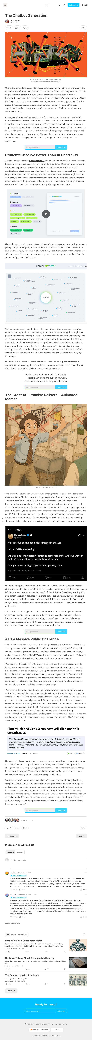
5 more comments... (12, 923)
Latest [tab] (13, 934)
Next (80, 836)
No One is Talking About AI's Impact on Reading (29, 958)
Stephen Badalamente (18, 894)
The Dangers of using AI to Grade (22, 975)
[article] (46, 946)
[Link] (2, 155)
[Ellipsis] (86, 872)
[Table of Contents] (2, 520)
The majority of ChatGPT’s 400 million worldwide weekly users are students (41, 664)
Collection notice (61, 1024)
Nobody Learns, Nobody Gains (17, 978)
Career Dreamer (36, 160)
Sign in (85, 5)
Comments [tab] (10, 852)
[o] (46, 214)
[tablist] (15, 852)
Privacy (44, 1024)
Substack (35, 1035)
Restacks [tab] (20, 852)
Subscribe (73, 5)
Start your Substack (40, 1030)
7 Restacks (31, 820)
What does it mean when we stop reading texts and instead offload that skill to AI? (35, 962)
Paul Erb (13, 872)
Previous (13, 836)
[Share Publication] (64, 5)
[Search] (59, 5)
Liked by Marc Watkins (19, 875)
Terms (51, 1024)
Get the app (57, 1030)
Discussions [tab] (22, 934)
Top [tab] (8, 934)
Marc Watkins (15, 20)
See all (9, 991)
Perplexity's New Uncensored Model (23, 940)
